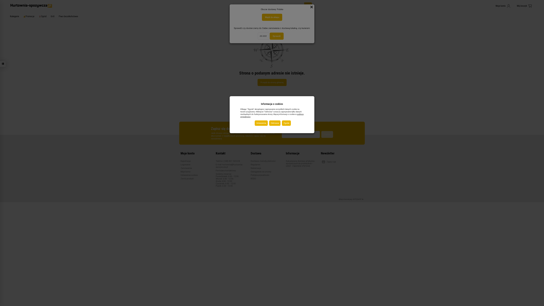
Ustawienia (261, 123)
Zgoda (286, 123)
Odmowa (275, 123)
